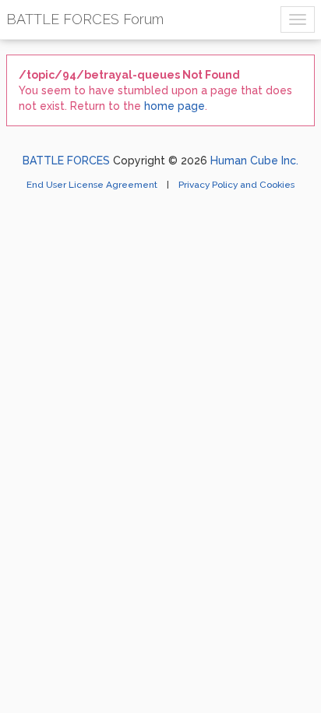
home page (174, 106)
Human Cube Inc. (254, 160)
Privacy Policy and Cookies (236, 184)
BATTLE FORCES (66, 160)
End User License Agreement (93, 184)
